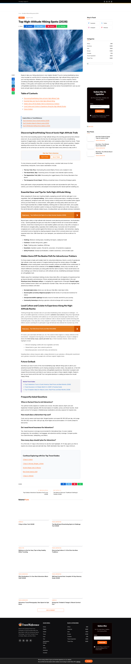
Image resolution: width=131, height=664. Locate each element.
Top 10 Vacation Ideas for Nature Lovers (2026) (36, 123)
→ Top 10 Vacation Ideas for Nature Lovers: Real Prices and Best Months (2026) (46, 389)
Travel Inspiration (56, 521)
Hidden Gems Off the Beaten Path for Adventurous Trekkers (41, 103)
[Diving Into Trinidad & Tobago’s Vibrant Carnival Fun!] (67, 589)
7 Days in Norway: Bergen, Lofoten (33, 463)
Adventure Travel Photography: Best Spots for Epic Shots (33, 603)
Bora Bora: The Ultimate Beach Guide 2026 (102, 144)
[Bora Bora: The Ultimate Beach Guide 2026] (90, 146)
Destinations (46, 641)
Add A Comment (50, 610)
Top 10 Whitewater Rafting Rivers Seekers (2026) (36, 125)
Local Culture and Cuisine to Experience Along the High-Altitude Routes (45, 106)
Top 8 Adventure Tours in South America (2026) (36, 120)
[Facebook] (13, 79)
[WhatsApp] (13, 92)
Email (91, 103)
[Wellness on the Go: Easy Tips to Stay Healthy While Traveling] (33, 537)
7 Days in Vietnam (28, 475)
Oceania (89, 53)
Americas (21, 17)
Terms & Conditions (100, 648)
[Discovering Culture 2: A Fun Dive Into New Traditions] (67, 537)
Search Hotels (44, 156)
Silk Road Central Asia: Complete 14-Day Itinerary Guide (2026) (66, 577)
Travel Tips (21, 547)
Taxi (44, 639)
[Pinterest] (13, 89)
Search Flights (56, 157)
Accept (88, 661)
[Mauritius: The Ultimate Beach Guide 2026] (90, 153)
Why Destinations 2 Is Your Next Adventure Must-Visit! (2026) (33, 577)
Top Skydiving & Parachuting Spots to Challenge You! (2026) (66, 525)
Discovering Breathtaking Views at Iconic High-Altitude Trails (41, 98)
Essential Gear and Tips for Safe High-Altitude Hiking (39, 101)
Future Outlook (28, 109)
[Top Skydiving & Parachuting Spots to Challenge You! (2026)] (67, 511)
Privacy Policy (103, 116)
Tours (44, 634)
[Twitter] (13, 82)
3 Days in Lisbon (28, 459)
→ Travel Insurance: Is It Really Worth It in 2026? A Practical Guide (42, 387)
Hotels (44, 631)
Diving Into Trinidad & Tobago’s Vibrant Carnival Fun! (66, 603)
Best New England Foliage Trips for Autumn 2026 (103, 137)
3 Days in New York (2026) (26, 524)
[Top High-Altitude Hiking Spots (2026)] (50, 51)
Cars (44, 636)
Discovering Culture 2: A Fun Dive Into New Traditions (65, 551)
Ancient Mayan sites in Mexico (32, 467)
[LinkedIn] (13, 86)
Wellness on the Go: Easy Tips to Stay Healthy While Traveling (32, 551)
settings (78, 661)
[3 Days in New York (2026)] (33, 511)
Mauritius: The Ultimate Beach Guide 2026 (104, 152)
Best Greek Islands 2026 (30, 471)
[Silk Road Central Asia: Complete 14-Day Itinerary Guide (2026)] (67, 563)
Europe (89, 51)
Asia (88, 48)
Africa (88, 43)
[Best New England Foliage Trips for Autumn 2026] (90, 138)
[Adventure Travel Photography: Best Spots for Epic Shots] (33, 589)
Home (19, 13)
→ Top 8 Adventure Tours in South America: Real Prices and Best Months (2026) (47, 384)
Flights (44, 629)
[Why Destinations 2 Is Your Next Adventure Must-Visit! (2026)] (33, 563)
